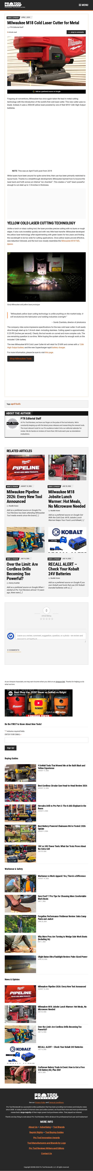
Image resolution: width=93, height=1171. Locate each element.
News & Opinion (13, 18)
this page (49, 352)
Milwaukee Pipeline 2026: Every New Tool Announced (24, 496)
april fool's (15, 404)
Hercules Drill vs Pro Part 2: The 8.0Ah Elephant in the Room (62, 807)
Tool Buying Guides (54, 1132)
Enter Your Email (13, 734)
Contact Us (46, 1153)
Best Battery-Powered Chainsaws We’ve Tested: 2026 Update (62, 827)
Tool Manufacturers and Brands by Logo (46, 1143)
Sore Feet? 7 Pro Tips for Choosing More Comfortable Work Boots (62, 897)
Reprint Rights (36, 1132)
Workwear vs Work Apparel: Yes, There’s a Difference (62, 876)
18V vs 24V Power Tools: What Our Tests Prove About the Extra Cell (62, 847)
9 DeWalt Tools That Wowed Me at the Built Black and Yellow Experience (61, 767)
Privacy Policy (40, 1102)
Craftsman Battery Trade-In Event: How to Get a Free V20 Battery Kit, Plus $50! (61, 1068)
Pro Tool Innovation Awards (46, 1137)
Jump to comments (77, 32)
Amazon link (60, 682)
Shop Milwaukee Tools (20, 358)
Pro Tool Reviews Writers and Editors (46, 1148)
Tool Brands (59, 1127)
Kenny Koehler (14, 583)
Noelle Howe (13, 506)
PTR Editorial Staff (16, 27)
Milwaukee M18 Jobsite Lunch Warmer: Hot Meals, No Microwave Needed (66, 499)
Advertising (45, 1127)
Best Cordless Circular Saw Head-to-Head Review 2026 (62, 785)
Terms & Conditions (56, 1102)
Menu (84, 5)
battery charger (58, 347)
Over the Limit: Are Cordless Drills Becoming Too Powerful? (22, 571)
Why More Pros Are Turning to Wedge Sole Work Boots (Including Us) (62, 938)
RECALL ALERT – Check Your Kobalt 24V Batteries (63, 569)
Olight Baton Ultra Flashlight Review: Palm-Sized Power (62, 956)
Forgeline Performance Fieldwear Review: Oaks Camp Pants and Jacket (62, 917)
